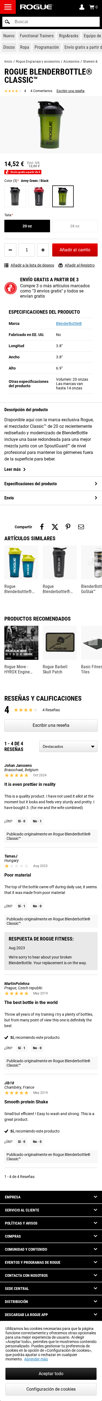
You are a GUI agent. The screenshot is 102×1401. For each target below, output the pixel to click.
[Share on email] (81, 527)
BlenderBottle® (69, 323)
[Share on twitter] (55, 527)
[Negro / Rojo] (39, 196)
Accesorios (71, 61)
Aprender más (36, 1359)
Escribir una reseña (71, 91)
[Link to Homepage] (36, 7)
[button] (7, 22)
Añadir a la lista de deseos (32, 265)
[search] (51, 22)
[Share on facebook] (42, 527)
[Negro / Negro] (15, 196)
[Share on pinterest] (68, 527)
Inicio (8, 61)
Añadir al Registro (80, 265)
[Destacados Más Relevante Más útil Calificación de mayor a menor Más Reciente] (68, 746)
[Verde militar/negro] (63, 196)
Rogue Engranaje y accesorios (38, 61)
